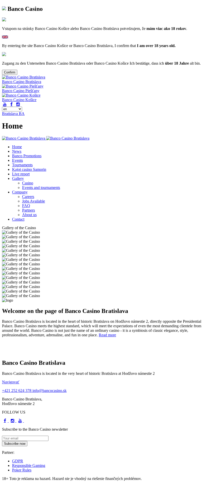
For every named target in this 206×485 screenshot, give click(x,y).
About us (29, 215)
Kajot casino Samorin (29, 169)
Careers (28, 196)
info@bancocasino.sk (49, 390)
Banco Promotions (26, 156)
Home (17, 147)
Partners (28, 210)
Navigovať (10, 382)
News (16, 151)
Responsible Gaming (28, 465)
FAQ (26, 206)
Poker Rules (21, 470)
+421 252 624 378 (17, 390)
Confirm (9, 72)
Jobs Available (33, 201)
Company (20, 192)
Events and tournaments (41, 187)
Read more (107, 335)
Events (17, 160)
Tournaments (22, 165)
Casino (27, 183)
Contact (18, 219)
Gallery (18, 178)
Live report (21, 174)
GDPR (17, 461)
